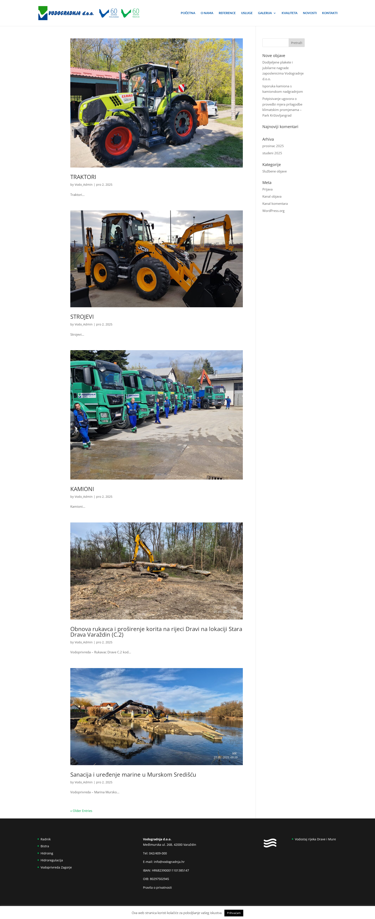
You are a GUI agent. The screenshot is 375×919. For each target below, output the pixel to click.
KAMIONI (82, 489)
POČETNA (188, 13)
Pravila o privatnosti (157, 887)
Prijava (267, 189)
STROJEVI (82, 316)
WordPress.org (273, 210)
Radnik (46, 839)
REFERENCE (227, 13)
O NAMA (207, 13)
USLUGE (247, 13)
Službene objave (274, 171)
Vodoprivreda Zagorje (56, 867)
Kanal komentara (275, 203)
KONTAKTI (329, 13)
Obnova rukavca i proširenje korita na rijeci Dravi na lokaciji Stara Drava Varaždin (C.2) (156, 631)
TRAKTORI (83, 177)
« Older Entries (81, 810)
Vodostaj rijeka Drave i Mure (315, 839)
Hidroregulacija (52, 860)
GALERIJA (265, 13)
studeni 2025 (272, 153)
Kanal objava (271, 196)
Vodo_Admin (84, 184)
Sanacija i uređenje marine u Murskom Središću (133, 774)
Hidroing (47, 853)
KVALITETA (290, 13)
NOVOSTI (310, 13)
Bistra (45, 846)
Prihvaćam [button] (234, 913)
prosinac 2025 (273, 146)
